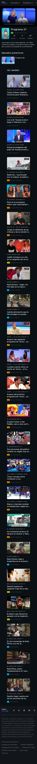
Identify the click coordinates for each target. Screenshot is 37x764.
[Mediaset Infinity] (4, 3)
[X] (34, 710)
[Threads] (24, 710)
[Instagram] (29, 710)
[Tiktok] (19, 710)
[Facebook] (14, 710)
